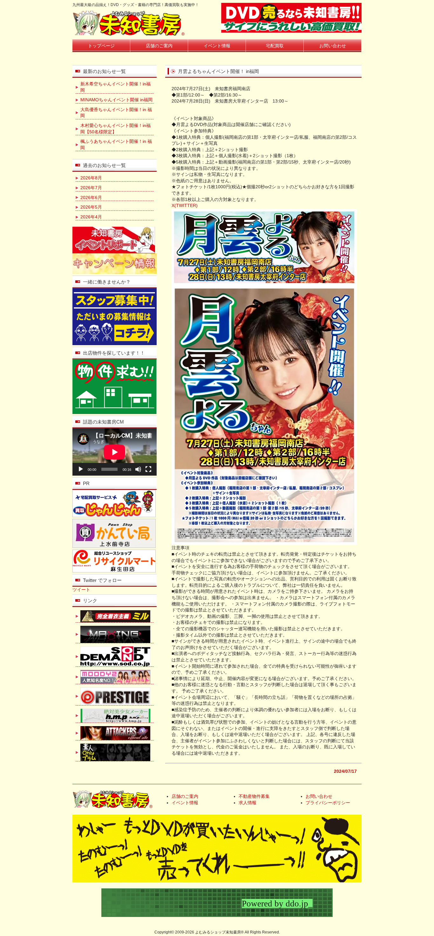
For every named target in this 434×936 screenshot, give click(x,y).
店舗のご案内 (159, 45)
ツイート (81, 589)
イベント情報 (217, 45)
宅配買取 (275, 45)
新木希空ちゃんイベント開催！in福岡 (115, 87)
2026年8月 (91, 177)
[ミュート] (138, 469)
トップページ (101, 45)
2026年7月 (91, 187)
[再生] (81, 469)
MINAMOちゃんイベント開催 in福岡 (116, 99)
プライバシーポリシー (328, 802)
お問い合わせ (332, 45)
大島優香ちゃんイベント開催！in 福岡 (116, 112)
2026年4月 (91, 216)
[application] (114, 452)
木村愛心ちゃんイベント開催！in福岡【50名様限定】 (115, 128)
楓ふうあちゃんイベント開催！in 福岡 (116, 144)
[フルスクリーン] (148, 469)
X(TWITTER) (185, 205)
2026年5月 (91, 207)
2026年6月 (91, 197)
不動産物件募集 (254, 796)
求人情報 (247, 802)
